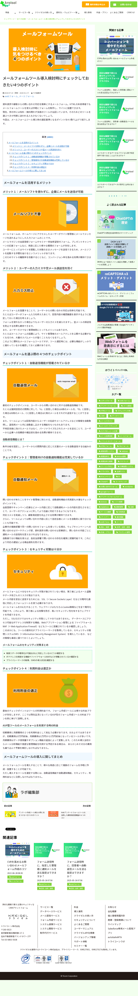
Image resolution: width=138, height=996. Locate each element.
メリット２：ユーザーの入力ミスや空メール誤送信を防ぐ (37, 149)
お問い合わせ (126, 4)
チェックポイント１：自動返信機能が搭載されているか (36, 156)
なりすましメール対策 (109, 431)
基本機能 (120, 517)
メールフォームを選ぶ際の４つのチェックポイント (30, 153)
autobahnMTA (115, 937)
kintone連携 (121, 456)
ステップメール (106, 400)
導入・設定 (105, 527)
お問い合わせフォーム (109, 486)
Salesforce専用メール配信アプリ (121, 930)
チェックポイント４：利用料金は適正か (29, 167)
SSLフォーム (123, 446)
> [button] (122, 195)
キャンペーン (106, 476)
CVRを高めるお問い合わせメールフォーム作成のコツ (17, 865)
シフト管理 (118, 502)
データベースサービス (51, 911)
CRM (102, 416)
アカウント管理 (124, 532)
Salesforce (105, 507)
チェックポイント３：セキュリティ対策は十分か (33, 163)
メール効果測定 (106, 436)
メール (119, 522)
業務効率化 (105, 456)
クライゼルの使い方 (43, 12)
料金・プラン (102, 12)
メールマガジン (106, 421)
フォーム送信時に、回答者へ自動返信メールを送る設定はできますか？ (76, 869)
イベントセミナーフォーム (110, 441)
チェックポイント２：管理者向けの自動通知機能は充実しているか (41, 160)
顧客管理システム (107, 451)
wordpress (129, 486)
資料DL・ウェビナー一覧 (66, 12)
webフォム (105, 522)
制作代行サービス (48, 932)
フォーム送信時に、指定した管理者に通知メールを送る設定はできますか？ (46, 869)
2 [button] (109, 195)
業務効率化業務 (106, 461)
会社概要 (112, 911)
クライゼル (105, 471)
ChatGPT (104, 481)
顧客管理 (119, 507)
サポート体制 (80, 941)
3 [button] (111, 195)
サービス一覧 (24, 12)
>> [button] (125, 195)
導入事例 (88, 12)
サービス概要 (106, 512)
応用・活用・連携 (47, 888)
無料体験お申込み (97, 4)
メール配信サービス (50, 915)
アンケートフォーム (108, 406)
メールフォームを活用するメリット (23, 142)
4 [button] (114, 195)
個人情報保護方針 (116, 915)
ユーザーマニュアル (83, 928)
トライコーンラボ (116, 941)
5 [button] (116, 195)
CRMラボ (131, 12)
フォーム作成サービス (51, 919)
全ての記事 (21, 19)
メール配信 (127, 406)
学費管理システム (126, 466)
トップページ (9, 19)
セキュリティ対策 (124, 411)
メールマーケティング (109, 426)
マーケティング (121, 481)
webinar (125, 451)
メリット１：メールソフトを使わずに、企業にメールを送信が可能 (41, 146)
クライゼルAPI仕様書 (84, 932)
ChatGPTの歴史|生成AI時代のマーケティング (115, 233)
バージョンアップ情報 (85, 937)
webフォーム (11, 96)
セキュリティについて (84, 919)
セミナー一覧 (80, 945)
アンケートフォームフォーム (111, 496)
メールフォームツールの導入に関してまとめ (27, 170)
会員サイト (121, 471)
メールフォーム (26, 96)
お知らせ (112, 907)
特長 (7, 12)
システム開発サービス (51, 928)
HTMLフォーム (106, 446)
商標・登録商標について (120, 919)
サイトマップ (114, 924)
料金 (76, 907)
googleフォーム (107, 491)
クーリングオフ (106, 466)
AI (119, 476)
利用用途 (121, 512)
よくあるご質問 (116, 12)
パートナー (105, 517)
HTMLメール (105, 411)
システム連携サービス (51, 924)
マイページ (124, 461)
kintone (104, 502)
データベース (117, 416)
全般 (132, 507)
